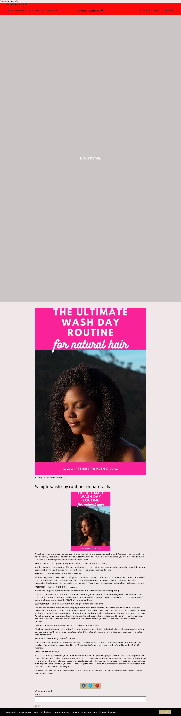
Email (37, 706)
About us (40, 10)
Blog (31, 10)
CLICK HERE (81, 670)
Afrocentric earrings (117, 663)
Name (37, 694)
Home (10, 10)
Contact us (52, 10)
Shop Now (20, 10)
